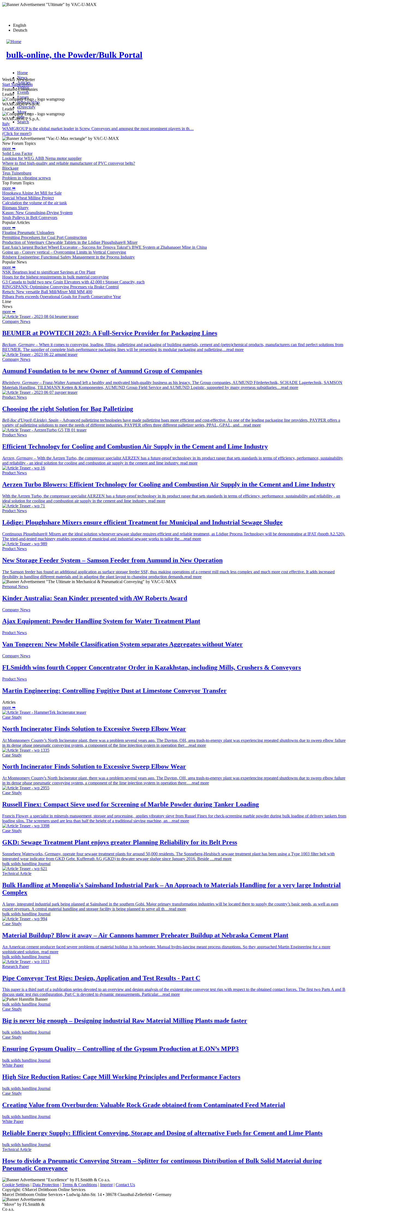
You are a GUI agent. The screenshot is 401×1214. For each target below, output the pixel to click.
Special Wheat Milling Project (28, 198)
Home (22, 72)
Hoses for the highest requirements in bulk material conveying (55, 277)
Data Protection (45, 1184)
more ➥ (9, 148)
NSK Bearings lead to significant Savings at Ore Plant (48, 272)
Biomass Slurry (15, 207)
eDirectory (26, 107)
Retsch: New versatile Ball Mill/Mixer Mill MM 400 (47, 291)
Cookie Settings (15, 1184)
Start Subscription (17, 84)
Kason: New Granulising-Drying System (37, 212)
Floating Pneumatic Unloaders (28, 232)
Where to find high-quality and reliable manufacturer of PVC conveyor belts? (68, 163)
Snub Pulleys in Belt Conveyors (29, 217)
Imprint (106, 1184)
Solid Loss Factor (17, 153)
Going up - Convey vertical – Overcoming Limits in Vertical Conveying (64, 252)
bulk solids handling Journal (26, 863)
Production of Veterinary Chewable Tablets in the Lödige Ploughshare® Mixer (69, 242)
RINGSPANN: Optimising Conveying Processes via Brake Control (60, 286)
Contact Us (125, 1184)
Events (23, 92)
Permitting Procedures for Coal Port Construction (44, 237)
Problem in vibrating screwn (26, 178)
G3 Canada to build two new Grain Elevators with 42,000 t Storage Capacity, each (73, 282)
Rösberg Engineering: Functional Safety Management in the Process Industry (68, 257)
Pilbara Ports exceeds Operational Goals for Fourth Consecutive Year (61, 296)
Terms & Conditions (79, 1184)
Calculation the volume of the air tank (34, 202)
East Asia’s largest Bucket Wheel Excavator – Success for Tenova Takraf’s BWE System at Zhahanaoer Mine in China (104, 247)
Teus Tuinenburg (16, 173)
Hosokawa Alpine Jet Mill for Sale (32, 193)
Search (23, 121)
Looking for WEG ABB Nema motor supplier (42, 158)
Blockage (10, 168)
